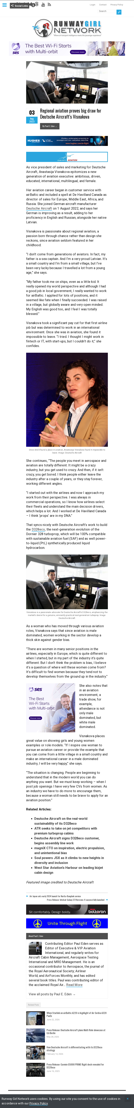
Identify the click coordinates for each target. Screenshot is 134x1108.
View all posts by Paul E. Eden (52, 994)
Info (33, 5)
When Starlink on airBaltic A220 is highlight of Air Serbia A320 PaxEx (77, 1014)
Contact (103, 4)
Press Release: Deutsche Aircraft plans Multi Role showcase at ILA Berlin (76, 1031)
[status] (128, 1099)
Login (92, 4)
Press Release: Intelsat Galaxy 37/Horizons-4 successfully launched (75, 899)
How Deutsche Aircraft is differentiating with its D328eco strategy (74, 1048)
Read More (74, 985)
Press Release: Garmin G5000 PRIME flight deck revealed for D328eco (75, 1066)
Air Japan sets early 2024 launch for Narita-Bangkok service (55, 896)
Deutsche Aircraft (39, 208)
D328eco (38, 529)
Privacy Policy (116, 4)
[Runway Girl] (67, 36)
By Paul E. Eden (49, 126)
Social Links (21, 6)
